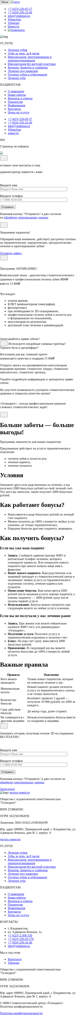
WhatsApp (14, 19)
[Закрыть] (4, 158)
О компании (16, 91)
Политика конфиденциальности (21, 1013)
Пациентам (15, 101)
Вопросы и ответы (20, 98)
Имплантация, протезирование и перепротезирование (30, 58)
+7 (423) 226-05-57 (20, 9)
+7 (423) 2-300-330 (20, 935)
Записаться (7, 789)
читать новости (19, 792)
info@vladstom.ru (19, 16)
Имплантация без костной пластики (32, 64)
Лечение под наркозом (23, 71)
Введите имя (8, 185)
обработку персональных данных (26, 217)
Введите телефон (11, 196)
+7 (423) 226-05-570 (21, 939)
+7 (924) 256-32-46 (20, 12)
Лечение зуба (17, 78)
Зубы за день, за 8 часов (23, 53)
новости (13, 133)
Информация (16, 105)
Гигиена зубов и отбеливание (27, 74)
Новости (13, 26)
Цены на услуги (18, 112)
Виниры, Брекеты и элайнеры (28, 67)
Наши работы (17, 94)
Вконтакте (15, 959)
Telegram (13, 23)
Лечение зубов (17, 50)
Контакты (14, 109)
